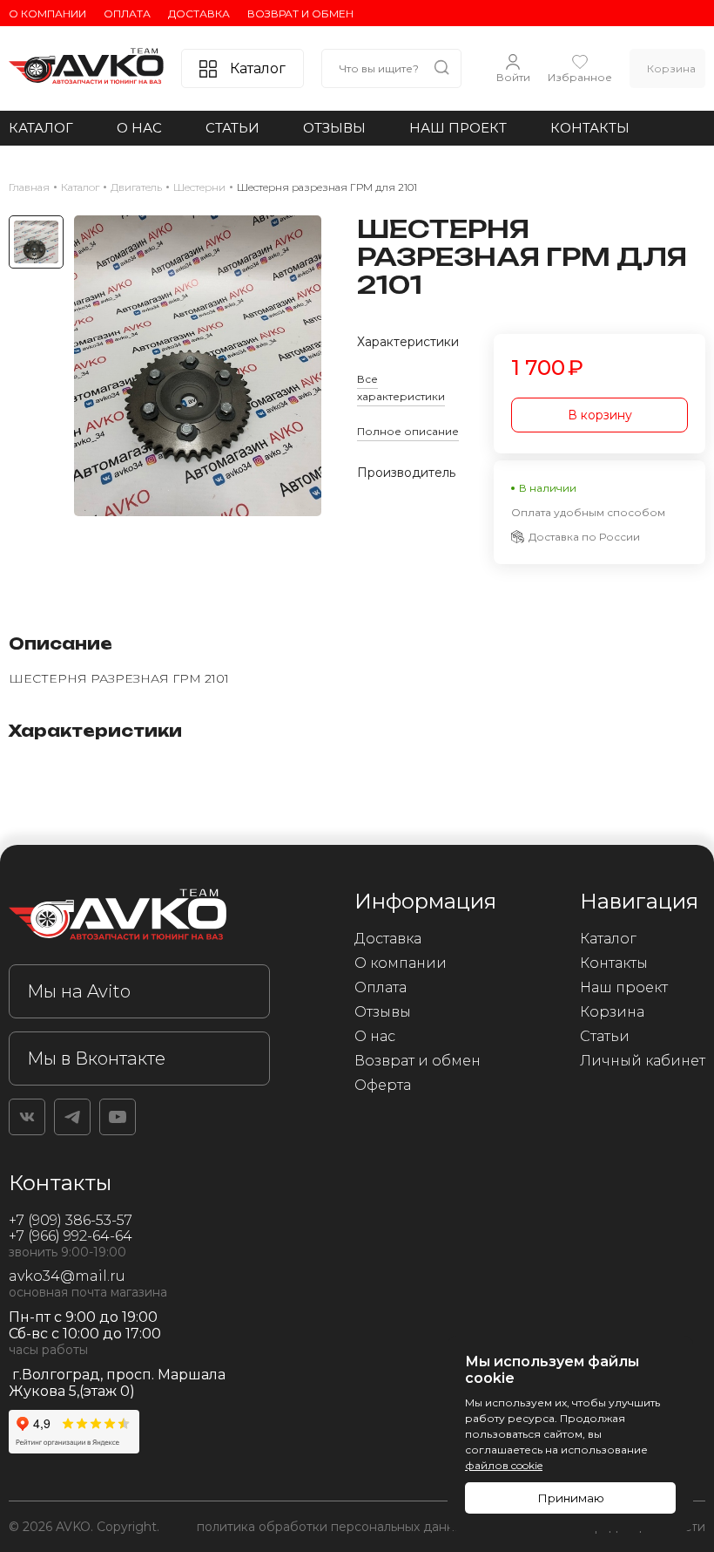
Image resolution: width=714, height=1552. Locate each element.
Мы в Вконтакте (96, 1058)
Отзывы (334, 127)
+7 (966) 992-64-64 (70, 1236)
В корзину (600, 415)
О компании (47, 13)
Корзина (612, 1012)
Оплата (127, 13)
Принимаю (570, 1498)
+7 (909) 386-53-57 (70, 1220)
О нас (139, 127)
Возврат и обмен (300, 13)
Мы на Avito (79, 991)
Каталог (41, 127)
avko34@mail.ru (67, 1276)
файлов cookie (503, 1465)
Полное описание (408, 431)
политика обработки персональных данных (333, 1527)
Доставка (199, 13)
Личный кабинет (642, 1060)
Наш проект (458, 127)
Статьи (232, 127)
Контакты (590, 127)
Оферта (382, 1085)
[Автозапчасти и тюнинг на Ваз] (139, 917)
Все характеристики (401, 387)
